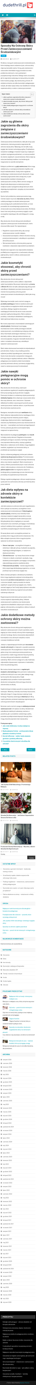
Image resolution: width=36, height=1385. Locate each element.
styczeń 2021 (7, 1257)
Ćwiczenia (6, 955)
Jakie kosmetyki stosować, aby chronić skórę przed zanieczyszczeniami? (17, 102)
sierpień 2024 (7, 1134)
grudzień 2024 (7, 1119)
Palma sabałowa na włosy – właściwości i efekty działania (18, 896)
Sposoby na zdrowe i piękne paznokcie (15, 927)
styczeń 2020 (7, 1302)
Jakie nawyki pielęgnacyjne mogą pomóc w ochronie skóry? (18, 106)
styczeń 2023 (7, 1168)
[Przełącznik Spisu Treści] (31, 94)
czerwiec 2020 (7, 1283)
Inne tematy (6, 962)
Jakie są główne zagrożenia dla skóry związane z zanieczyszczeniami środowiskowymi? (17, 98)
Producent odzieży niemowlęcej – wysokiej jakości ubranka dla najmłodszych (18, 848)
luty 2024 (6, 1145)
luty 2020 (6, 1298)
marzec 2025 (7, 1112)
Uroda (3, 55)
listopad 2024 (7, 1123)
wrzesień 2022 (7, 1183)
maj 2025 (6, 1104)
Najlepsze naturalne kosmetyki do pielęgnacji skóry (19, 1352)
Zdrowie (5, 985)
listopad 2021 (7, 1220)
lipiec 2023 (6, 1153)
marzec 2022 (7, 1205)
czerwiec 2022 (7, 1194)
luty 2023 (6, 1164)
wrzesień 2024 (7, 1130)
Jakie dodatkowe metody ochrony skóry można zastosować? (16, 115)
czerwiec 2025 (7, 1100)
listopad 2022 (7, 1175)
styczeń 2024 (7, 1149)
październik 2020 (8, 1268)
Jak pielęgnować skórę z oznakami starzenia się (6, 750)
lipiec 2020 (6, 1280)
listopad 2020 (7, 1265)
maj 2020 (6, 1287)
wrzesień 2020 (7, 1272)
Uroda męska (7, 981)
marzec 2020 (7, 1295)
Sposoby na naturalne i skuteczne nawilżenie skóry (31, 750)
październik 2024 (8, 1127)
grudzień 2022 (7, 1171)
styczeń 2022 (7, 1212)
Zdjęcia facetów (14, 1018)
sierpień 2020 (7, 1276)
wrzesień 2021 (7, 1227)
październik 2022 (8, 1179)
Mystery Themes (24, 1382)
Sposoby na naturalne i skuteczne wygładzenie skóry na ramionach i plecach (17, 1029)
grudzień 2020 (7, 1261)
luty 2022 (6, 1209)
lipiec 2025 (6, 1097)
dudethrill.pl (15, 59)
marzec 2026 (7, 1071)
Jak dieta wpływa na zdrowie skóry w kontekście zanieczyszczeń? (16, 110)
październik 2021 (8, 1224)
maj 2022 (6, 1198)
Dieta (4, 959)
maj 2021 (6, 1242)
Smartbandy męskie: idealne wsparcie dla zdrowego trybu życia (16, 877)
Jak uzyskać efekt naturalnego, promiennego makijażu (15, 786)
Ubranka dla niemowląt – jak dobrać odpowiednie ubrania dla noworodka (17, 816)
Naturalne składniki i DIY (10, 970)
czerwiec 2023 (7, 1157)
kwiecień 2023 (7, 1160)
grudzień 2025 (7, 1082)
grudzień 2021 (7, 1216)
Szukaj (3, 854)
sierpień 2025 (7, 1093)
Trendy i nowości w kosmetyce (12, 973)
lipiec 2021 (6, 1235)
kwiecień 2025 (7, 1108)
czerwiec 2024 (7, 1142)
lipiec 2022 (6, 1190)
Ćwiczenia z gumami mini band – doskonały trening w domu (17, 870)
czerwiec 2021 (7, 1239)
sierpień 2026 (7, 1059)
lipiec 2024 (6, 1138)
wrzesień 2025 (7, 1089)
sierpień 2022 (7, 1186)
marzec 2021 (7, 1250)
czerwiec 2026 (7, 1063)
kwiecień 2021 (7, 1246)
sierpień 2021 (7, 1231)
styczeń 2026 (7, 1078)
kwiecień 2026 (7, 1067)
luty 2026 (6, 1074)
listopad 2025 (7, 1086)
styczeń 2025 (7, 1115)
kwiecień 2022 (7, 1201)
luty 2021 (6, 1253)
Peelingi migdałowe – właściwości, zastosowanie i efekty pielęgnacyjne (18, 883)
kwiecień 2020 (7, 1291)
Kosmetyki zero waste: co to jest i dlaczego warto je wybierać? (18, 889)
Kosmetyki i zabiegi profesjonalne (13, 966)
